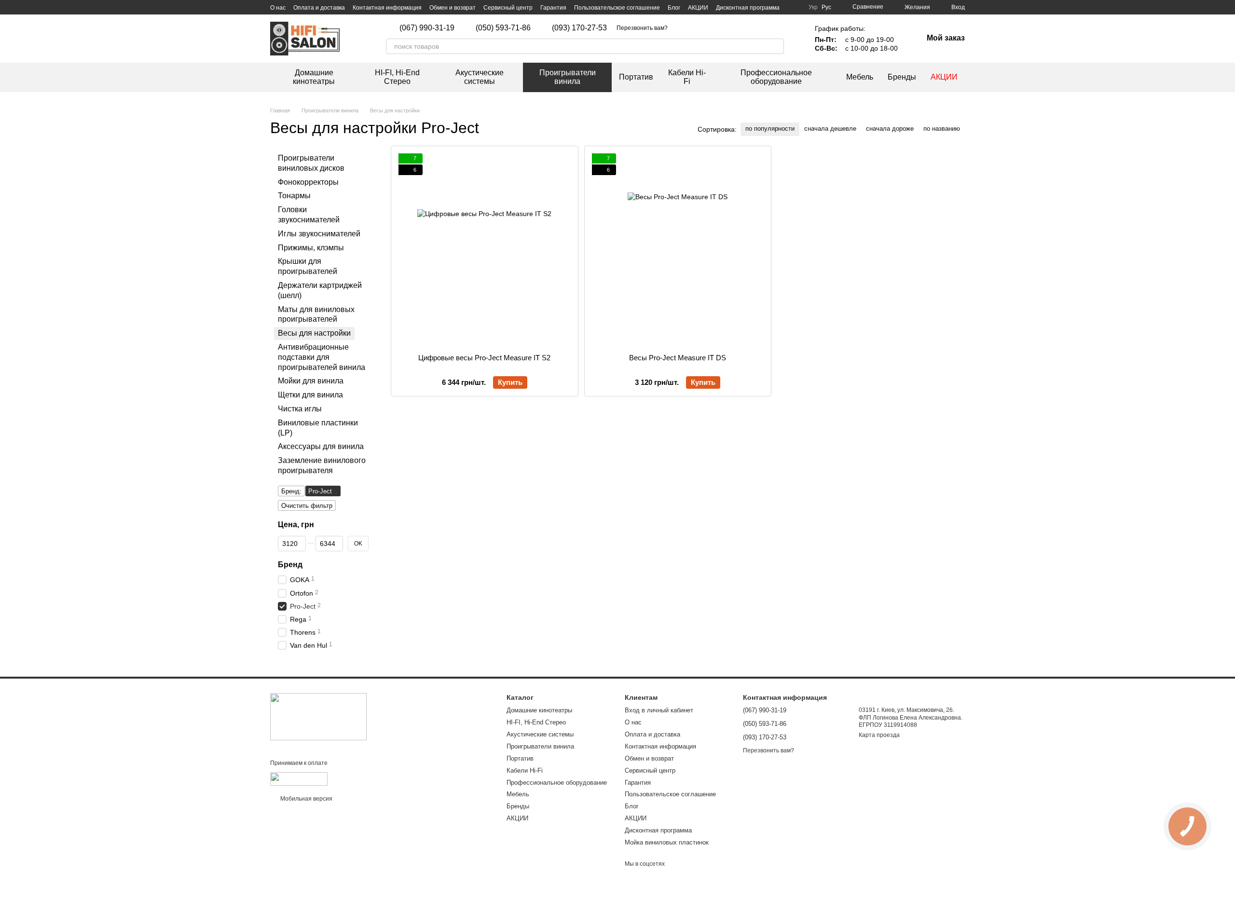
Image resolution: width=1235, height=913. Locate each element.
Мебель (859, 77)
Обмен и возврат (452, 7)
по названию (941, 128)
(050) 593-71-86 (503, 28)
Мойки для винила (310, 381)
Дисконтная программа (748, 7)
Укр (813, 7)
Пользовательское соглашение (617, 7)
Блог (674, 7)
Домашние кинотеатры (314, 76)
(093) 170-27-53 (579, 28)
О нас (278, 7)
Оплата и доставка (319, 7)
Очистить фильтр (306, 505)
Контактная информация (387, 7)
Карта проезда (879, 735)
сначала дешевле (830, 128)
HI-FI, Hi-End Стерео (397, 76)
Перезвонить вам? (642, 28)
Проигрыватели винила (567, 76)
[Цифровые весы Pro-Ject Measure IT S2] (484, 249)
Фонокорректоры (308, 181)
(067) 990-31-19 (426, 28)
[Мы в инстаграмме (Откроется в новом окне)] (681, 28)
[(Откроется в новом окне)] (299, 778)
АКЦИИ (698, 7)
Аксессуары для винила (321, 446)
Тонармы (294, 195)
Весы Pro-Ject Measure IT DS (677, 358)
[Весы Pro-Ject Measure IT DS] (678, 249)
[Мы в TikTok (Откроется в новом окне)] (693, 28)
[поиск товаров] (776, 46)
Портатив (636, 77)
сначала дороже (890, 128)
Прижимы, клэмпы (311, 247)
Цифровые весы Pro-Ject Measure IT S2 (484, 358)
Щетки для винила (310, 395)
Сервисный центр (508, 7)
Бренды (902, 77)
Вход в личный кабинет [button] (659, 710)
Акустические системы (479, 76)
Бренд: (291, 490)
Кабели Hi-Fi (687, 76)
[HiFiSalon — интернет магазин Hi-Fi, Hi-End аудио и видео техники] (318, 716)
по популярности (770, 128)
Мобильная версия (305, 798)
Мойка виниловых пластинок (667, 842)
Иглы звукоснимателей (319, 233)
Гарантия (553, 7)
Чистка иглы (300, 409)
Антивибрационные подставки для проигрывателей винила (321, 357)
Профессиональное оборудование (776, 76)
